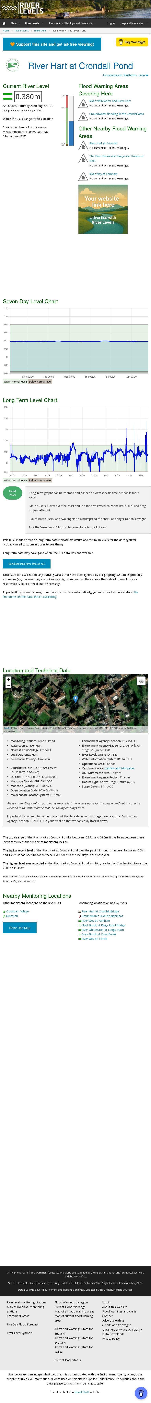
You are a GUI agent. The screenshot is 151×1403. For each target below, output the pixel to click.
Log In (111, 23)
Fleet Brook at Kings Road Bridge (103, 925)
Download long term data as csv (26, 564)
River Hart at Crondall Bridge (100, 911)
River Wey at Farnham (103, 174)
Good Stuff (82, 1392)
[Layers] (141, 681)
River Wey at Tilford (94, 939)
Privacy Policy (111, 1338)
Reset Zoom (12, 493)
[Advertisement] (75, 265)
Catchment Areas (18, 1316)
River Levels (32, 23)
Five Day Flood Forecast (22, 1324)
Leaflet (7, 727)
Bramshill (12, 916)
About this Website (114, 1307)
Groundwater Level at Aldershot (102, 916)
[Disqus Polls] (75, 1002)
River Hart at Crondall (103, 143)
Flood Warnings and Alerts (119, 1311)
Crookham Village (17, 911)
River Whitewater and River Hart (110, 101)
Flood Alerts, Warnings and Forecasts (70, 23)
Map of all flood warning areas (74, 1311)
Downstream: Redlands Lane (124, 75)
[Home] (4, 23)
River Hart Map (19, 927)
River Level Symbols (19, 1333)
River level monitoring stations (26, 1302)
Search (15, 23)
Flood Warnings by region (71, 1302)
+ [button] (8, 679)
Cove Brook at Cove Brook (99, 934)
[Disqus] (75, 1105)
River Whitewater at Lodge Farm (103, 930)
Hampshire (40, 30)
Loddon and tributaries (119, 768)
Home (6, 30)
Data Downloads (113, 1334)
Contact (107, 1316)
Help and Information (132, 23)
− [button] (8, 685)
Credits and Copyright (116, 1325)
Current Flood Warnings (70, 1307)
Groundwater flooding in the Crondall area (116, 114)
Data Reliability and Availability (122, 1329)
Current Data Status (68, 1360)
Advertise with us (113, 1320)
